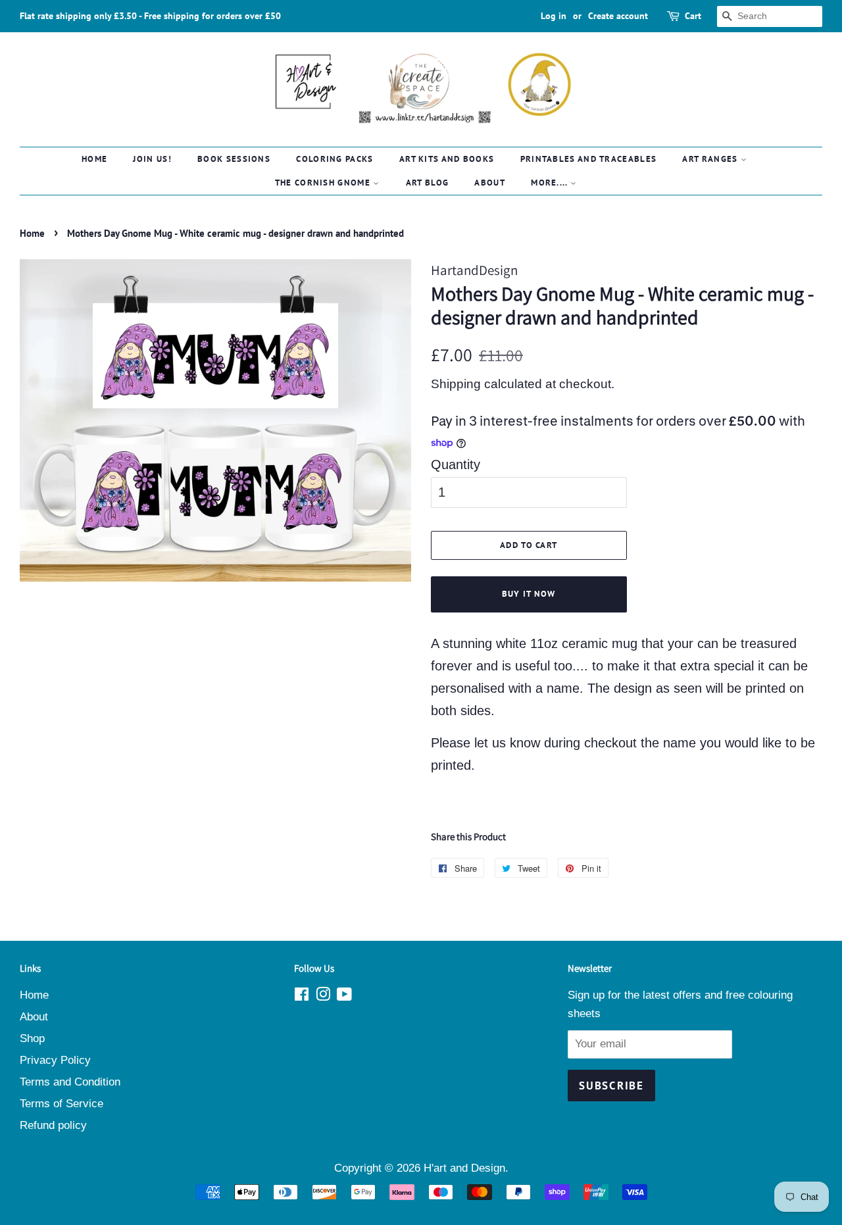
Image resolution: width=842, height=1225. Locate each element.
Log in (553, 16)
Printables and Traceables (588, 158)
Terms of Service (61, 1103)
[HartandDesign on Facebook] (301, 996)
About (489, 182)
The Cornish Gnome (324, 182)
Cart (693, 16)
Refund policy (53, 1125)
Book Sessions (233, 158)
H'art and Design (464, 1168)
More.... (550, 182)
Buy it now (529, 593)
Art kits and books (446, 158)
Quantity (455, 464)
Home (94, 158)
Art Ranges (711, 158)
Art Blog (427, 182)
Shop (32, 1038)
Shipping (456, 384)
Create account (618, 16)
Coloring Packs (334, 158)
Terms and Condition (70, 1082)
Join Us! (152, 158)
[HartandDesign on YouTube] (344, 996)
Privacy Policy (55, 1060)
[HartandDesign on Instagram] (323, 996)
